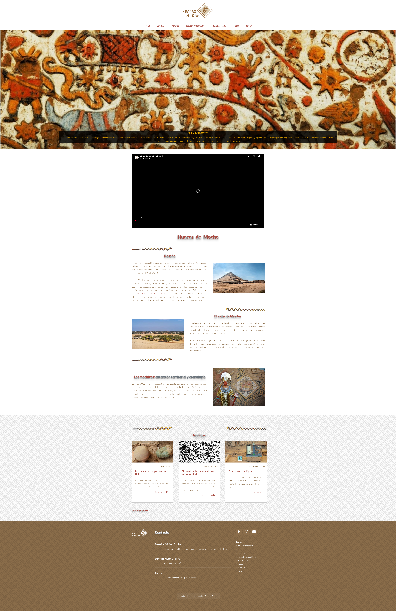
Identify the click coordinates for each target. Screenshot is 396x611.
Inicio (148, 26)
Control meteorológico (241, 471)
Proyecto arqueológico (195, 26)
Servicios (249, 26)
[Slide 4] (203, 146)
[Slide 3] (199, 146)
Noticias (160, 26)
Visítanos (175, 26)
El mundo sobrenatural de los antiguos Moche (198, 473)
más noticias (138, 510)
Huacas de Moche (219, 26)
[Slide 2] (196, 146)
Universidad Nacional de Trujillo (152, 293)
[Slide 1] (192, 146)
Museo (236, 26)
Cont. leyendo (160, 492)
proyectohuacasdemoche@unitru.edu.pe (179, 577)
